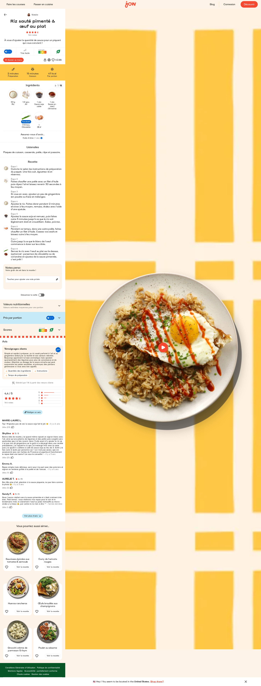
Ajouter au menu (15, 60)
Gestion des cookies (40, 674)
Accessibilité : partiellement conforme (40, 671)
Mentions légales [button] (15, 671)
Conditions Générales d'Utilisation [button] (20, 668)
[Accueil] (130, 4)
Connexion (229, 4)
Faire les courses (16, 4)
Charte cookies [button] (23, 674)
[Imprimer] (49, 60)
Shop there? (157, 681)
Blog (212, 4)
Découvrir (249, 4)
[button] (5, 15)
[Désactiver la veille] (41, 295)
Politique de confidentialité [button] (48, 668)
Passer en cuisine (43, 4)
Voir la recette (23, 567)
